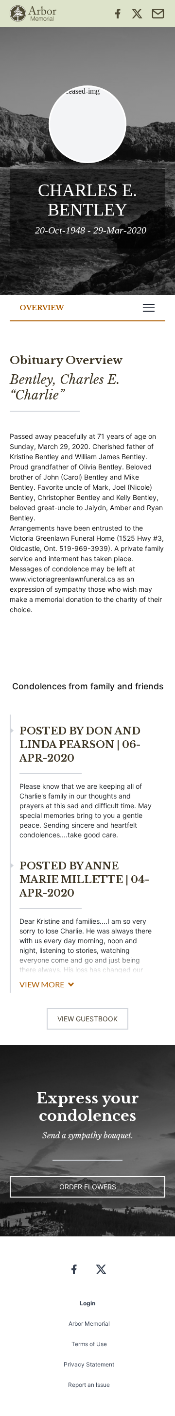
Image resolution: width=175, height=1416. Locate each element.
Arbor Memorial (89, 1323)
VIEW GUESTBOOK (87, 1019)
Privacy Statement (89, 1364)
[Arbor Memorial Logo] (33, 13)
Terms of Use (89, 1344)
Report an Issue (89, 1384)
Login (87, 1303)
